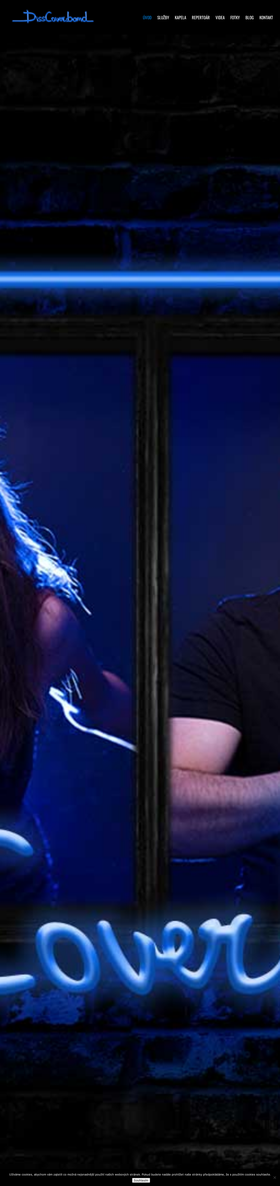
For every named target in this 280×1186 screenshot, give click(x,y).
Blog (249, 18)
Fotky (235, 18)
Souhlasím (141, 1180)
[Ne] (274, 1177)
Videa (220, 18)
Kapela (180, 18)
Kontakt (266, 18)
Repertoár (201, 18)
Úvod (147, 18)
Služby (163, 18)
